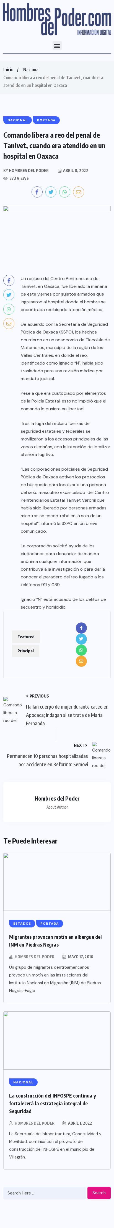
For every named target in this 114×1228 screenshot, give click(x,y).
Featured (26, 636)
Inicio (8, 69)
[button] (57, 45)
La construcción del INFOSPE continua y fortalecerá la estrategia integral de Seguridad (52, 1103)
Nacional (31, 69)
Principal (25, 650)
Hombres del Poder (35, 956)
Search (99, 1193)
